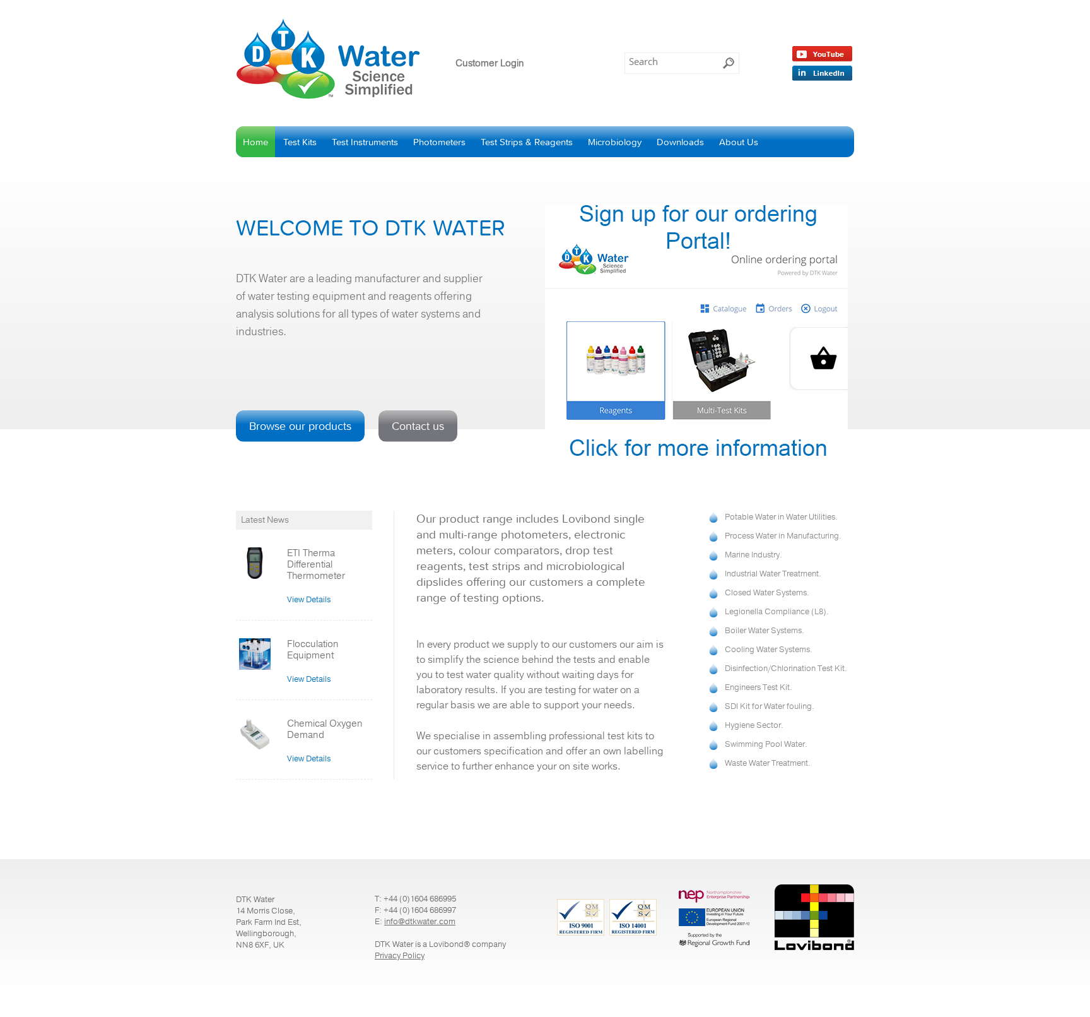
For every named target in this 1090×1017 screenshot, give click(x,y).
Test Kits (300, 142)
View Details (309, 599)
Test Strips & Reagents (527, 142)
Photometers (439, 142)
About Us (738, 142)
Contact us (418, 426)
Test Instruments (365, 142)
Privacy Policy (400, 955)
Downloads (680, 142)
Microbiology (615, 142)
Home (255, 142)
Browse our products (300, 426)
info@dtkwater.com (419, 921)
